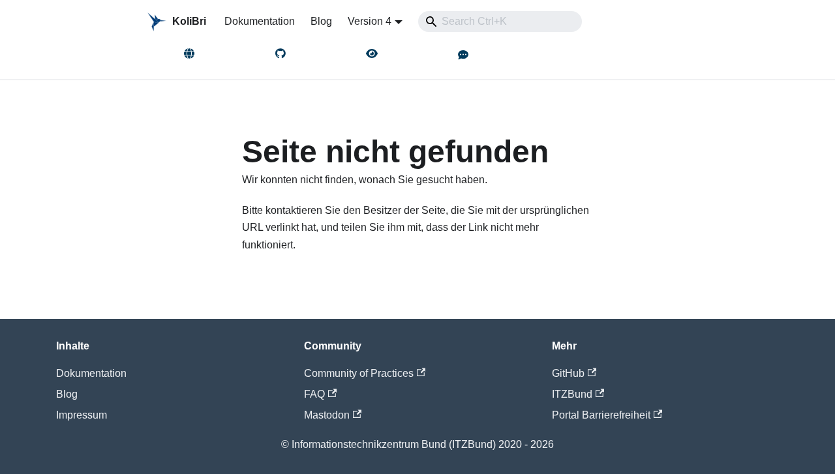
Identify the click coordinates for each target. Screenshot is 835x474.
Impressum (81, 415)
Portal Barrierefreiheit (601, 415)
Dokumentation (259, 21)
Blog (321, 21)
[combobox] (500, 21)
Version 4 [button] (369, 21)
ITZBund (572, 394)
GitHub (568, 373)
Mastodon (327, 415)
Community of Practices (359, 373)
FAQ (314, 394)
